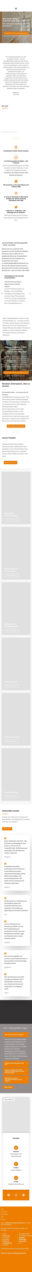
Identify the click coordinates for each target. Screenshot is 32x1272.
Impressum (4, 1211)
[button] (16, 8)
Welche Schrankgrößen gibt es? (14, 1063)
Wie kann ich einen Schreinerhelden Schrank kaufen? (13, 1079)
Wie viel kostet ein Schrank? (14, 1034)
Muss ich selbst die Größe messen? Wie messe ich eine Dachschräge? (14, 1071)
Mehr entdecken (11, 520)
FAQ (2, 1209)
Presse (3, 1219)
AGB (2, 1216)
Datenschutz (4, 1214)
